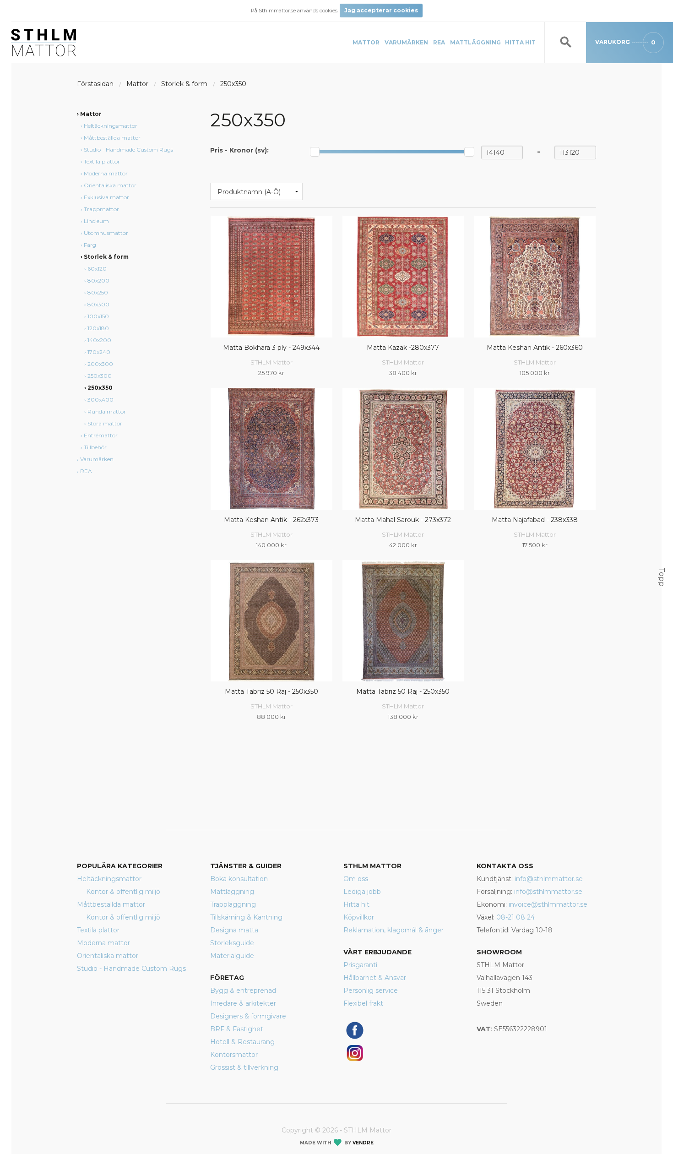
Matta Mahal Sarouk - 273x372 (403, 520)
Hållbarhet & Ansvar (374, 978)
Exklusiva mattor (106, 197)
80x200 (98, 280)
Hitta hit (520, 42)
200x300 (100, 363)
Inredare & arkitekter (243, 1003)
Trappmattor (101, 209)
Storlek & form (184, 84)
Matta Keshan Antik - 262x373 (271, 520)
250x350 (233, 84)
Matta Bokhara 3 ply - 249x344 (271, 347)
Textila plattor (102, 161)
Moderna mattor (106, 173)
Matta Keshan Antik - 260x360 (535, 347)
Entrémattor (101, 435)
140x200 (99, 340)
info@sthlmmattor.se (549, 879)
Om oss (355, 879)
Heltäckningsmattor (110, 125)
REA (439, 42)
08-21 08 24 (515, 917)
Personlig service (370, 990)
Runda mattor (106, 411)
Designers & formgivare (248, 1016)
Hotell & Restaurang (242, 1042)
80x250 (97, 292)
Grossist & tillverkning (244, 1067)
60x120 (97, 268)
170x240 (98, 351)
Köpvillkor (358, 917)
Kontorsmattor (234, 1055)
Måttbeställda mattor (112, 137)
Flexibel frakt (363, 1003)
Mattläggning (475, 42)
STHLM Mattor (271, 362)
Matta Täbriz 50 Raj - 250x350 (271, 691)
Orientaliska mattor (110, 185)
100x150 (98, 316)
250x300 (99, 375)
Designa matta (234, 930)
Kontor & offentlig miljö (123, 891)
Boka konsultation (239, 879)
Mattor (366, 42)
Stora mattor (104, 423)
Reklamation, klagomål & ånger (393, 930)
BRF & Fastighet (236, 1029)
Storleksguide (232, 943)
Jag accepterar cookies (381, 10)
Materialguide (232, 956)
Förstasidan (95, 84)
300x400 (100, 399)
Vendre (363, 1143)
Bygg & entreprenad (243, 990)
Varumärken (406, 42)
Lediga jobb (362, 891)
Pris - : (239, 150)
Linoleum (96, 221)
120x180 (98, 328)
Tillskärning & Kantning (246, 917)
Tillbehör (95, 447)
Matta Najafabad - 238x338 (535, 520)
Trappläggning (233, 904)
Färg (90, 244)
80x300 (98, 304)
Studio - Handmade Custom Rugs (128, 149)
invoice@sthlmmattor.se (548, 904)
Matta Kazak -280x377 (403, 347)
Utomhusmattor (106, 232)
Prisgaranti (360, 965)
